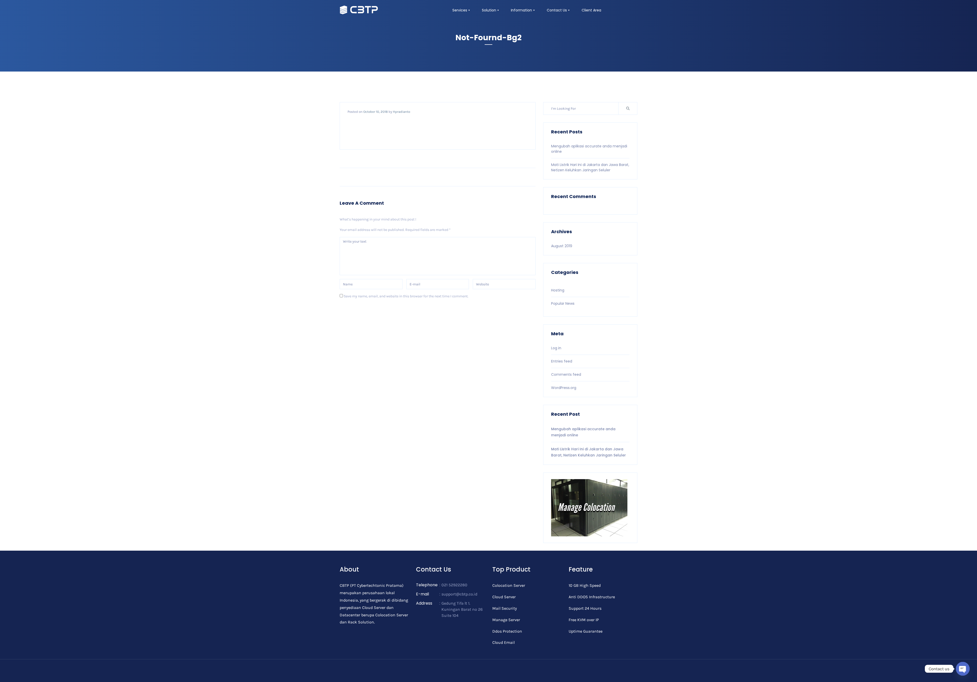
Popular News (562, 303)
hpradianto (401, 112)
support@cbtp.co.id (459, 594)
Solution (489, 10)
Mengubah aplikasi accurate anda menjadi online (583, 432)
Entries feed (561, 361)
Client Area (591, 10)
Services (459, 10)
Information (521, 10)
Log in (556, 348)
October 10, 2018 (375, 112)
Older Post (521, 176)
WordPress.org (563, 387)
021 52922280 (454, 584)
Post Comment (359, 311)
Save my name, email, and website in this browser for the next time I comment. (406, 296)
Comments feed (566, 374)
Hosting (557, 290)
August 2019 (561, 245)
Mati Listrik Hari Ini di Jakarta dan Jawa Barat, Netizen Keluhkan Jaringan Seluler (590, 167)
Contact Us (557, 10)
